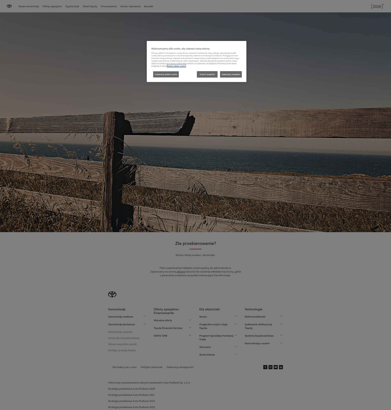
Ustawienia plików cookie (166, 74)
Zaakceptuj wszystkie (231, 74)
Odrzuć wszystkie (207, 74)
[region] (196, 61)
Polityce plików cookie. (176, 66)
